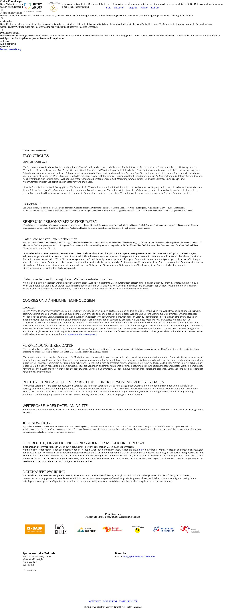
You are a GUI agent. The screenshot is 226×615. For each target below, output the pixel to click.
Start (108, 7)
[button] (113, 41)
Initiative (118, 7)
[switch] (1, 18)
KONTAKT (95, 601)
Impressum (110, 601)
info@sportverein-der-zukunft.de (139, 556)
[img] (42, 7)
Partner (144, 7)
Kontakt (155, 7)
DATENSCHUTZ (128, 601)
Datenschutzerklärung (10, 49)
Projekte (133, 7)
